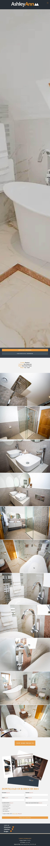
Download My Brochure (25, 817)
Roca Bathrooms (6, 811)
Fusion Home (5, 809)
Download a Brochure (25, 350)
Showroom (7, 827)
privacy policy (15, 813)
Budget (6, 831)
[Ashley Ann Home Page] (25, 6)
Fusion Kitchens (6, 806)
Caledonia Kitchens (6, 804)
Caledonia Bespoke (6, 808)
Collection (7, 829)
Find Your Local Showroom (25, 353)
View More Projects (25, 743)
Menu (48, 3)
